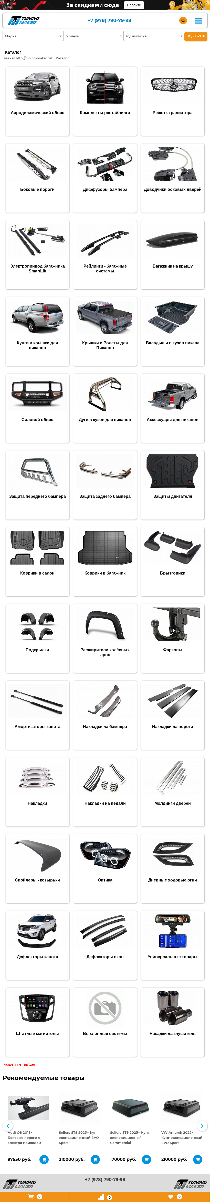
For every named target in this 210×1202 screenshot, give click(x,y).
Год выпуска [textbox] (136, 36)
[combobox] (33, 36)
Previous (8, 1126)
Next (202, 1126)
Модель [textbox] (72, 36)
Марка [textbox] (11, 36)
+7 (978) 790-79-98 (109, 20)
